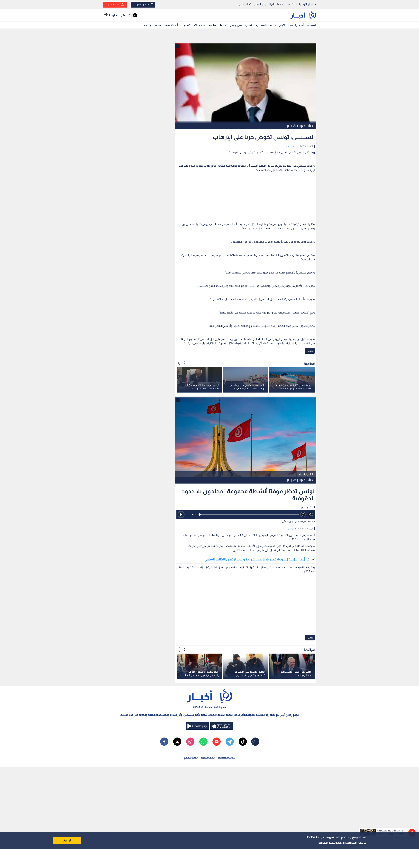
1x (188, 514)
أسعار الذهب (296, 25)
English (113, 15)
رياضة (212, 25)
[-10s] (303, 514)
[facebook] (164, 742)
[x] (177, 742)
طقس (249, 25)
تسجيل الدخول (142, 4)
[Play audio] (181, 514)
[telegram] (230, 742)
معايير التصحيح (191, 757)
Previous (185, 363)
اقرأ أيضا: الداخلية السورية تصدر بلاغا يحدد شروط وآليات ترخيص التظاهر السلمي (257, 559)
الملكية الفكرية (208, 757)
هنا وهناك (200, 25)
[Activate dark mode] (132, 15)
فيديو (158, 25)
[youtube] (216, 742)
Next (179, 363)
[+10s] (310, 514)
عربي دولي (290, 146)
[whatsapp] (203, 742)
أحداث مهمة (171, 25)
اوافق (67, 840)
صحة (273, 25)
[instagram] (190, 742)
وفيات (148, 25)
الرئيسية (311, 25)
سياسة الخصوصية (327, 842)
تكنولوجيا (186, 25)
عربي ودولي (235, 25)
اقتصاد (223, 25)
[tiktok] (243, 742)
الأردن (282, 25)
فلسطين (261, 25)
